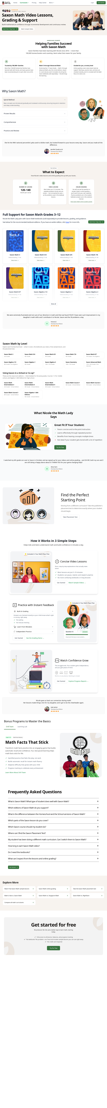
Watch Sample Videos (27, 29)
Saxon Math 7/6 (92, 255)
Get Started (101, 2)
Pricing (34, 3)
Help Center (42, 3)
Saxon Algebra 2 (92, 292)
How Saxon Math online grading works (81, 201)
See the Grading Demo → (35, 638)
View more (14, 260)
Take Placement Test (70, 517)
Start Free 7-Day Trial (9, 29)
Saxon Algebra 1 (66, 292)
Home (15, 3)
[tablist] (53, 727)
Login (92, 2)
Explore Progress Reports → (78, 681)
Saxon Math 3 (15, 255)
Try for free (60, 447)
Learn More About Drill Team (15, 772)
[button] (31, 572)
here (67, 222)
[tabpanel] (53, 755)
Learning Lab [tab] (22, 726)
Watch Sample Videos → (77, 583)
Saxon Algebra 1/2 (40, 292)
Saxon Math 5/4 (40, 255)
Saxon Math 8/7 (15, 292)
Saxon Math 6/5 (66, 255)
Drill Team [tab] (10, 726)
